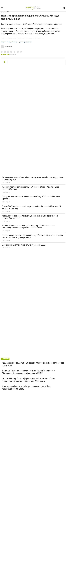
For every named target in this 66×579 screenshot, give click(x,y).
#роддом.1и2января (12, 42)
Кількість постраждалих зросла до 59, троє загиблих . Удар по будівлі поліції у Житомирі (30, 188)
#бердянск (3, 42)
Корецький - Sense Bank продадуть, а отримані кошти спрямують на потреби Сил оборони (30, 217)
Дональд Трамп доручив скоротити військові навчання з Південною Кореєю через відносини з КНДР (28, 372)
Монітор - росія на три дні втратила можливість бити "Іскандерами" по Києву (26, 387)
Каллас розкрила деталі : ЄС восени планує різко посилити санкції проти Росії (33, 364)
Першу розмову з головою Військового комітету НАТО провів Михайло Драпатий (31, 197)
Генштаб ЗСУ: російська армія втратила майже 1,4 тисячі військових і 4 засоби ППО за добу (31, 207)
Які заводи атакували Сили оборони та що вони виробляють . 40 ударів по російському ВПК (32, 178)
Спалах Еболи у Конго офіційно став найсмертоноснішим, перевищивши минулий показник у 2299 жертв (28, 379)
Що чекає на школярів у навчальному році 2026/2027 (24, 245)
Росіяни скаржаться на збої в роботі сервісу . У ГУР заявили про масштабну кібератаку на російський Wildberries (28, 226)
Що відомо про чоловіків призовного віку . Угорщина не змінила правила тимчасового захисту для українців (32, 236)
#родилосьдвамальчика (25, 42)
